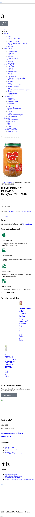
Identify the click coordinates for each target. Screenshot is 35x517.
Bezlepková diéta (12, 101)
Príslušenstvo (11, 63)
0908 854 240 (6, 437)
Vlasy (9, 126)
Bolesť (9, 36)
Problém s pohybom (13, 86)
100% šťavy (11, 100)
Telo (8, 124)
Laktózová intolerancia (14, 108)
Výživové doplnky (9, 65)
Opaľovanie (11, 121)
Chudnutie (10, 68)
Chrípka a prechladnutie (14, 38)
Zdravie (6, 33)
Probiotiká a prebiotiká (14, 85)
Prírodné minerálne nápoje (15, 115)
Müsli (9, 110)
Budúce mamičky (12, 51)
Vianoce (6, 30)
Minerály (10, 81)
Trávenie (10, 46)
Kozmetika (7, 118)
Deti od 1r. (10, 53)
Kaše (8, 106)
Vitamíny (10, 95)
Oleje (9, 113)
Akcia (5, 31)
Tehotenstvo (11, 60)
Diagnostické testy (12, 131)
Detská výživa (11, 56)
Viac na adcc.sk (27, 224)
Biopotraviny (11, 103)
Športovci (10, 91)
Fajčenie (9, 75)
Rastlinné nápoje (12, 116)
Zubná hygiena (11, 128)
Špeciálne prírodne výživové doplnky (18, 90)
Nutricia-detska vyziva (26, 211)
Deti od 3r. (10, 55)
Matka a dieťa (8, 48)
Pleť (8, 123)
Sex (8, 88)
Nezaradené (10, 182)
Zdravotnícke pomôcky (10, 129)
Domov (3, 182)
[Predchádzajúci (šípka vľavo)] (0, 516)
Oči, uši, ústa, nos (12, 45)
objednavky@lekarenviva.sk (12, 433)
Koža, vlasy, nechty (13, 41)
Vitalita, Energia (12, 93)
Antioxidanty (11, 66)
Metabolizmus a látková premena (17, 80)
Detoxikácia (11, 70)
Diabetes (10, 40)
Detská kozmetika (12, 119)
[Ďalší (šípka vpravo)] (2, 516)
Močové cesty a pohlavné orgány (17, 43)
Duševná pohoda (12, 71)
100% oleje (10, 98)
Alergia (9, 35)
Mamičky (10, 61)
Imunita (9, 73)
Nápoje (9, 111)
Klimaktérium (11, 76)
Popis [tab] (6, 216)
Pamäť (9, 83)
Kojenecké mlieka (12, 58)
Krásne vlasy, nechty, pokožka (16, 78)
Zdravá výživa (8, 96)
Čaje (8, 105)
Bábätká (9, 50)
